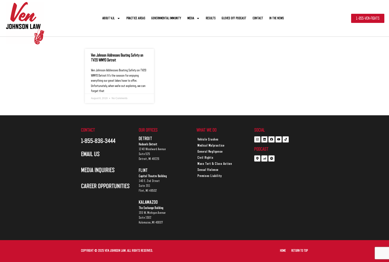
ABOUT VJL (108, 18)
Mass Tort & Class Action (215, 163)
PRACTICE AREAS (135, 18)
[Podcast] (257, 158)
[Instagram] (257, 139)
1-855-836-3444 (98, 141)
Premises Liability (210, 176)
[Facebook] (271, 139)
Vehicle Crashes (208, 139)
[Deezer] (264, 158)
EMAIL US (90, 154)
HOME (283, 250)
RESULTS (211, 18)
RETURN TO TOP (299, 250)
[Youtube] (279, 139)
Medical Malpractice (211, 145)
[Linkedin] (264, 139)
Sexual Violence (208, 169)
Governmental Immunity (166, 18)
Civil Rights (205, 157)
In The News (276, 18)
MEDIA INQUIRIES (98, 170)
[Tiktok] (286, 139)
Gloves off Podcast (234, 18)
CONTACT (258, 18)
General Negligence (210, 151)
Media (190, 18)
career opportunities (105, 186)
